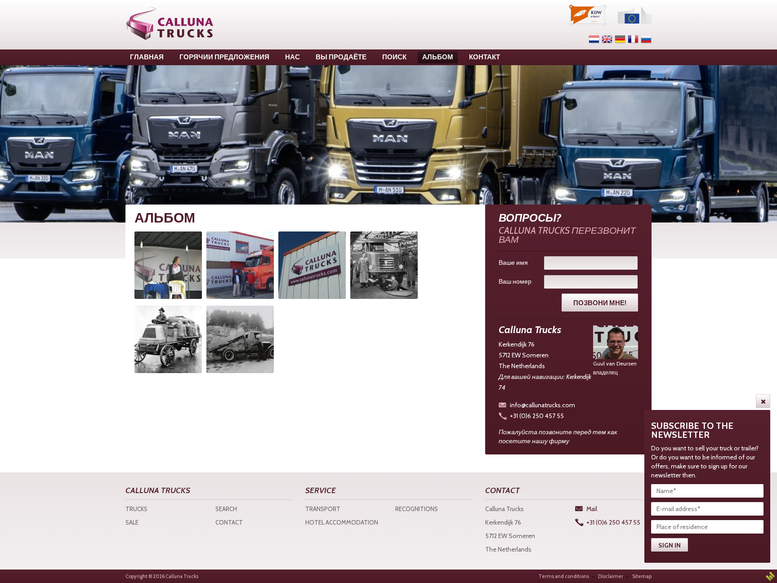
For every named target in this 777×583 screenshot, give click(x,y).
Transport (322, 508)
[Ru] (646, 39)
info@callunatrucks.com (542, 405)
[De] (620, 39)
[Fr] (633, 39)
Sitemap (642, 576)
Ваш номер (515, 281)
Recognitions (416, 508)
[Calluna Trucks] (169, 23)
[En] (607, 39)
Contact (229, 522)
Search (226, 508)
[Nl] (594, 39)
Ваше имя (513, 262)
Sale (131, 522)
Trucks (136, 508)
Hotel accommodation (341, 522)
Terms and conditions (564, 576)
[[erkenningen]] (588, 15)
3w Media (770, 576)
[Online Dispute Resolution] (635, 15)
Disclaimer (610, 576)
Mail (591, 509)
